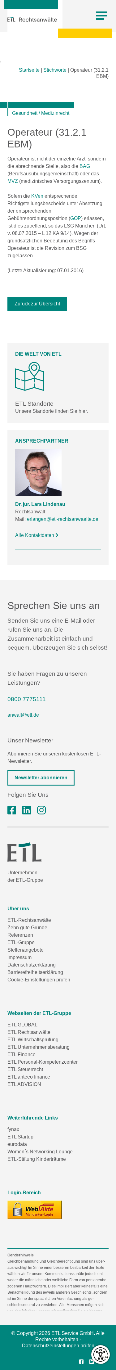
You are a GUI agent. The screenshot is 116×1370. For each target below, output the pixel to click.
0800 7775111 (26, 699)
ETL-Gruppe (21, 942)
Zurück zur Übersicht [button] (37, 303)
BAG (84, 166)
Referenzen (20, 935)
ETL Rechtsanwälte (28, 1032)
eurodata (17, 1144)
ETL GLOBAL (22, 1024)
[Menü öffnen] (102, 15)
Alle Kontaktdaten (35, 535)
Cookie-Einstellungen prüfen (38, 979)
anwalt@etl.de (23, 715)
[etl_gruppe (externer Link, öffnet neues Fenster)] (41, 810)
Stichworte (55, 70)
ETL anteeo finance (28, 1076)
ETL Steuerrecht (25, 1069)
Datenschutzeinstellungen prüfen (58, 1345)
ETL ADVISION (24, 1084)
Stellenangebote (25, 950)
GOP (75, 218)
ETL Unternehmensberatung (38, 1047)
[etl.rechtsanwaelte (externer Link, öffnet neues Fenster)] (11, 810)
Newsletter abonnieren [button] (41, 777)
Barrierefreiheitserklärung (35, 972)
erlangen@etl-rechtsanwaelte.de (62, 519)
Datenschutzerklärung (31, 964)
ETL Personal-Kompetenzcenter (42, 1062)
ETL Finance (21, 1054)
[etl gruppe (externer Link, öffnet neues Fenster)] (26, 810)
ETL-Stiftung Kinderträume (36, 1159)
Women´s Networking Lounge (40, 1151)
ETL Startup (20, 1136)
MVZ (12, 181)
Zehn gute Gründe (27, 927)
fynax (13, 1129)
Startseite (29, 70)
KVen (37, 196)
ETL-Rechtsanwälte (29, 920)
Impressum (19, 957)
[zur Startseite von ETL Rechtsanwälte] (32, 20)
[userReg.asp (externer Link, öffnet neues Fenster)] (34, 1210)
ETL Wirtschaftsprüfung (32, 1039)
